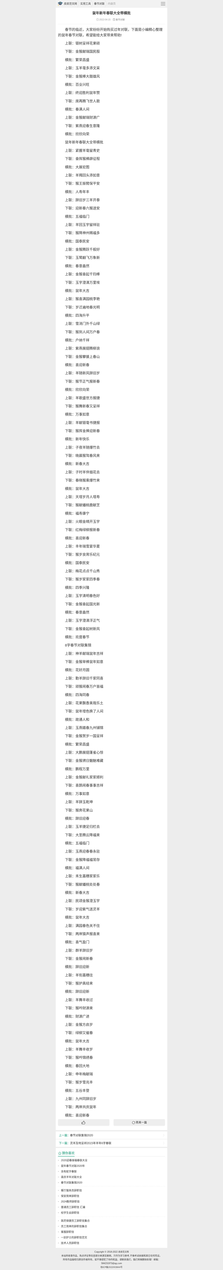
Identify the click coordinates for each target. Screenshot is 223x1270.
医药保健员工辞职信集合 (75, 1220)
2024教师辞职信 (70, 1201)
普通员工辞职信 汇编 (73, 1207)
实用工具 (85, 3)
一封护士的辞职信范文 (74, 1237)
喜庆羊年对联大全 (71, 1176)
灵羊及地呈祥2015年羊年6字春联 (85, 1143)
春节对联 (99, 3)
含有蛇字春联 (69, 1171)
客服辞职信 (67, 1231)
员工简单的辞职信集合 (74, 1226)
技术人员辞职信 (70, 1242)
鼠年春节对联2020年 (73, 1165)
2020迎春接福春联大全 (74, 1160)
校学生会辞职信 (70, 1212)
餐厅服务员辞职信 (71, 1190)
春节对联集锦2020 (76, 1135)
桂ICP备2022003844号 (111, 1267)
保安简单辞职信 (70, 1195)
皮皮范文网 (70, 3)
